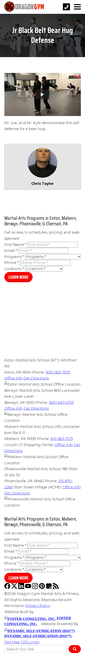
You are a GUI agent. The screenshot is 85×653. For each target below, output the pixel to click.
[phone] (66, 6)
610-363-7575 (61, 439)
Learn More (18, 277)
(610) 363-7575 (57, 372)
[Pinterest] (42, 588)
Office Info (13, 378)
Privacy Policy (38, 606)
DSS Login (30, 642)
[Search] (75, 649)
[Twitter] (14, 588)
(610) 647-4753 (61, 402)
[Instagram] (35, 588)
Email (10, 250)
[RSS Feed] (56, 588)
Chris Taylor (42, 183)
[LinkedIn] (21, 588)
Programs (14, 257)
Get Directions (36, 378)
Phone (11, 262)
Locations (14, 269)
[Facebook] (7, 588)
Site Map (12, 642)
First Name (15, 245)
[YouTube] (28, 588)
